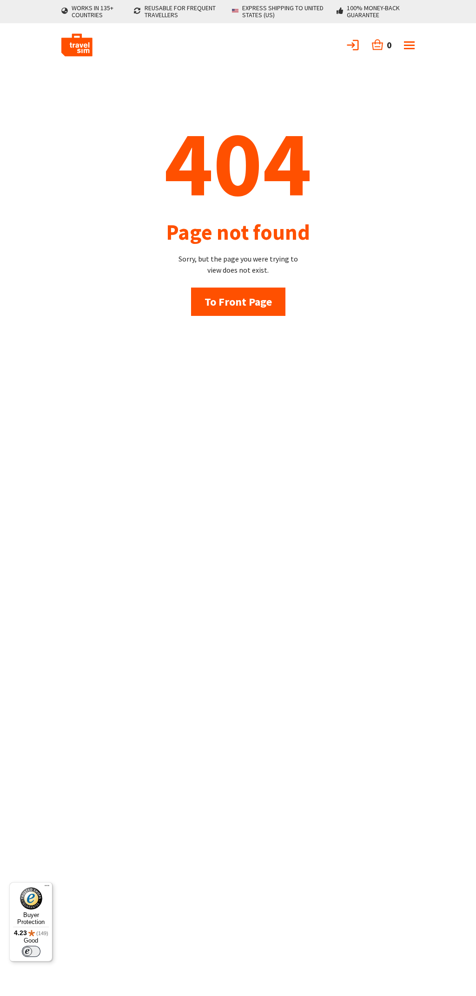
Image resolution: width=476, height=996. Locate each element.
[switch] (31, 951)
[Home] (77, 45)
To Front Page (238, 302)
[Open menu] (409, 45)
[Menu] (47, 887)
